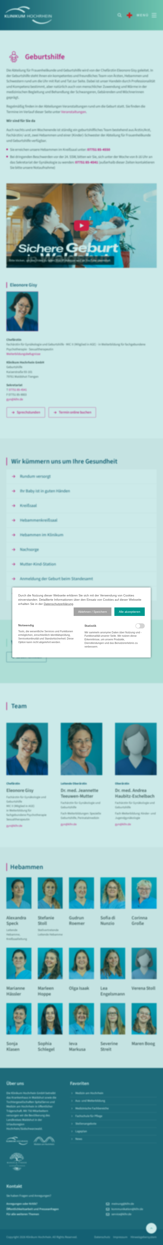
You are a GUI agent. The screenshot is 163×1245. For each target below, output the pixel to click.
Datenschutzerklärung (58, 604)
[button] (92, 611)
